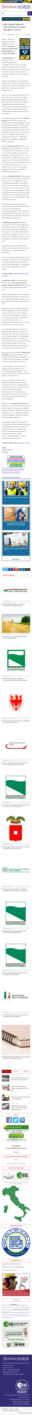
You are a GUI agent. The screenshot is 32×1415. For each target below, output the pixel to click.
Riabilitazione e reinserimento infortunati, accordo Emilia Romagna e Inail (14, 931)
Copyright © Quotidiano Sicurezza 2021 (13, 1374)
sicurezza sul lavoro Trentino (11, 472)
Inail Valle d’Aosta (7, 450)
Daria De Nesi (11, 34)
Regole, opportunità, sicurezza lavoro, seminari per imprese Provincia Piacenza (16, 847)
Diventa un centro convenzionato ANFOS (13, 1267)
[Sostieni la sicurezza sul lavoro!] (16, 1295)
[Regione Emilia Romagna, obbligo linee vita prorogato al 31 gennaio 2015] (16, 955)
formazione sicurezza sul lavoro (13, 1307)
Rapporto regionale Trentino (21, 443)
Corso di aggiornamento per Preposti (16, 497)
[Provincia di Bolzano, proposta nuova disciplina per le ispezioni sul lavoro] (16, 703)
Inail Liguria (5, 452)
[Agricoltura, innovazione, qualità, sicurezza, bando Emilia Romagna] (16, 623)
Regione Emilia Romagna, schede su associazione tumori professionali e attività (15, 679)
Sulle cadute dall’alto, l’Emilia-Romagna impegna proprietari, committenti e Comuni (16, 1057)
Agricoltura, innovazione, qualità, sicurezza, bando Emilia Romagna (15, 637)
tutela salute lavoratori (7, 1317)
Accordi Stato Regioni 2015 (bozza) (11, 1264)
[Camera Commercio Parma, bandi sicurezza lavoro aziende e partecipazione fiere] (16, 745)
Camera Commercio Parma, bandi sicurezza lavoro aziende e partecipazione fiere (15, 763)
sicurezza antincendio (12, 1314)
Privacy (17, 1409)
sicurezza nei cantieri (23, 1314)
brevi (14, 1304)
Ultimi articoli (6, 1071)
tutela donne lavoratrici (25, 1316)
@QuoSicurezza (20, 1148)
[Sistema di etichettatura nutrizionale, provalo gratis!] (16, 461)
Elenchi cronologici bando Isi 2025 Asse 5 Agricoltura (20, 1098)
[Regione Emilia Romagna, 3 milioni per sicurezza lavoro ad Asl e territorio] (16, 591)
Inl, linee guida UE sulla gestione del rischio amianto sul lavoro (20, 1078)
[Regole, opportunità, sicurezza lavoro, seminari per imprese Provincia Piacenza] (16, 829)
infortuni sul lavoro (25, 1307)
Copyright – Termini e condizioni (10, 1410)
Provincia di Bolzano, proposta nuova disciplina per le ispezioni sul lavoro (16, 721)
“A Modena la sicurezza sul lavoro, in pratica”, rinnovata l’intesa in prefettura (15, 1015)
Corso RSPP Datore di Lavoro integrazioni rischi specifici (16, 524)
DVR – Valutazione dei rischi (9, 1270)
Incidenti (28, 34)
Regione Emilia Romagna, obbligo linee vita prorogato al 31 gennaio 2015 (15, 973)
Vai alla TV (16, 1152)
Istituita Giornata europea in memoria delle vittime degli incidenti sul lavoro (19, 1107)
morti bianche (8, 1309)
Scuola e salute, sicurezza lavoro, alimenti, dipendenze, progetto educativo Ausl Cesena (15, 889)
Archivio (25, 1071)
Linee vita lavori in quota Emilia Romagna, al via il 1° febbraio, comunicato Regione (16, 805)
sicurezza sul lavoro (6, 1316)
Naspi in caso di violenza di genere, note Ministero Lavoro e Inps (20, 1088)
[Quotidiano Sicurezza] (16, 7)
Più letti (16, 1071)
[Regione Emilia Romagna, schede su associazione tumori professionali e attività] (16, 660)
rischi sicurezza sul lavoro (16, 1312)
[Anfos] (15, 1347)
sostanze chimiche (15, 1316)
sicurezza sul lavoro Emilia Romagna (13, 469)
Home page (5, 1409)
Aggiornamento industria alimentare (16, 548)
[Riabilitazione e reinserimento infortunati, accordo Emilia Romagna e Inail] (16, 913)
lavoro (3, 1309)
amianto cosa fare (6, 1305)
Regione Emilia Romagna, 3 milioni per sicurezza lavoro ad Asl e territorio (14, 604)
